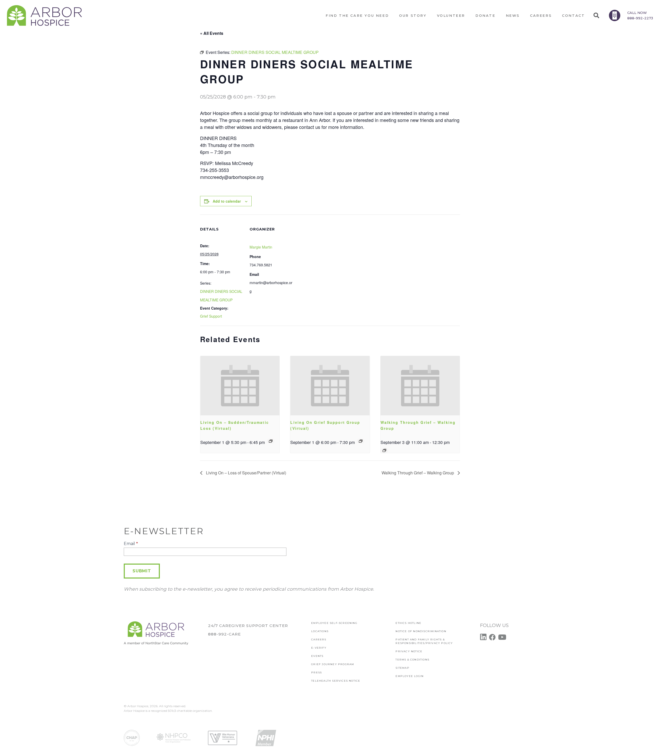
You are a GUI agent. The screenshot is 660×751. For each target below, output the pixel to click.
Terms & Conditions (412, 659)
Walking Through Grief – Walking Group (418, 473)
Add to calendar (227, 201)
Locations (319, 631)
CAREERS (318, 639)
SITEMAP (402, 668)
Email (131, 543)
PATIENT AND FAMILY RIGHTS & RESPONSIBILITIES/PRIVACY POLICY (424, 641)
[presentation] (239, 385)
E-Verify (318, 647)
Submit (142, 570)
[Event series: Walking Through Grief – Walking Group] (384, 450)
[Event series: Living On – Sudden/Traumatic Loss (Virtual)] (271, 441)
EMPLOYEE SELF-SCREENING (334, 623)
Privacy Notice (408, 651)
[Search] (596, 15)
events (317, 656)
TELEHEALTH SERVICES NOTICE (335, 680)
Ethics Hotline (408, 623)
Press (316, 672)
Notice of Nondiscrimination (420, 631)
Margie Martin (261, 247)
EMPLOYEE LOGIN (409, 676)
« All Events (211, 33)
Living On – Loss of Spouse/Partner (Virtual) (245, 473)
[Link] (44, 15)
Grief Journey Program (332, 664)
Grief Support (211, 316)
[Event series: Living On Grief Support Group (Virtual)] (360, 441)
